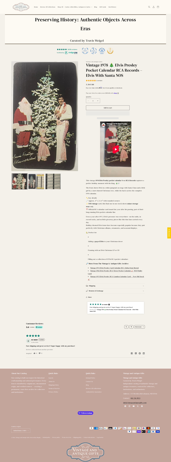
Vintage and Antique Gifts (23, 437)
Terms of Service (54, 388)
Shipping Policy (54, 385)
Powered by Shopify (35, 437)
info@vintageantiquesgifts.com (134, 403)
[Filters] (131, 327)
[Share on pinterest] (140, 353)
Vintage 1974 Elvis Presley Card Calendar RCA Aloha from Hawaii (114, 268)
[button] (74, 7)
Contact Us (89, 381)
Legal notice (100, 437)
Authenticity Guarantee (94, 392)
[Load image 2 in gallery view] (36, 181)
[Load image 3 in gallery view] (53, 181)
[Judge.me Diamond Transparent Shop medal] (93, 51)
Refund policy (46, 437)
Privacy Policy (53, 392)
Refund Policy (90, 378)
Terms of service (66, 437)
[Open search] (126, 327)
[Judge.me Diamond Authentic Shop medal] (85, 51)
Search (51, 378)
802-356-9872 (135, 398)
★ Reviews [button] (169, 233)
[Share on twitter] (136, 353)
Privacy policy (56, 437)
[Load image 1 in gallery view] (19, 181)
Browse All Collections (93, 388)
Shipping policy (77, 437)
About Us (52, 381)
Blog (87, 385)
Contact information (89, 437)
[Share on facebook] (132, 353)
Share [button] (90, 297)
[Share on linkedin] (143, 353)
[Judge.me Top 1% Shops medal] (110, 51)
